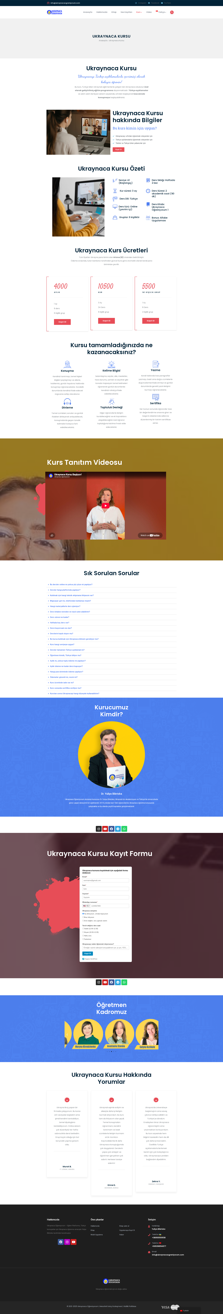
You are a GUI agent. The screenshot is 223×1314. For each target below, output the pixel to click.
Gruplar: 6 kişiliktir (129, 217)
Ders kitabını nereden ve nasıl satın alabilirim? (70, 612)
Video (149, 12)
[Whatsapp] (124, 829)
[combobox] (86, 906)
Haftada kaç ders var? (59, 623)
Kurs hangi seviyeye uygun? (62, 644)
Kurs (138, 12)
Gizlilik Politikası (129, 1306)
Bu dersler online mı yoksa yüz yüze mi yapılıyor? (71, 584)
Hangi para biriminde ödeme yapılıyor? (66, 672)
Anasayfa (87, 12)
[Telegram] (118, 829)
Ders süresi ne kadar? (59, 617)
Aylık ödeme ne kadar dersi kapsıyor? (66, 666)
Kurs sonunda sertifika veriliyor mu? (65, 688)
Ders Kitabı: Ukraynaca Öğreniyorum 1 (160, 207)
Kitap (114, 12)
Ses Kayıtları (126, 12)
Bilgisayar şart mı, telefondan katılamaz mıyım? (70, 601)
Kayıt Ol (62, 322)
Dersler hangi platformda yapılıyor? (65, 590)
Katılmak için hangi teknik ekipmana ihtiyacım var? (72, 595)
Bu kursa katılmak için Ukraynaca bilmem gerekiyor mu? (74, 639)
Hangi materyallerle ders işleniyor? (65, 606)
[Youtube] (105, 829)
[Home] (55, 12)
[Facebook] (111, 829)
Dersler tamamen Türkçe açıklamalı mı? (67, 650)
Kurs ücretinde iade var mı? (62, 683)
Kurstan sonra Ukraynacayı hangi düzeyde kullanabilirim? (74, 693)
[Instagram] (99, 829)
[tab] (111, 584)
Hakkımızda (101, 12)
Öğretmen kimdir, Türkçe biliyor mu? (65, 655)
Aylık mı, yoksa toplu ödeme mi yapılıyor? (68, 661)
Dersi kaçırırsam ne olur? (61, 628)
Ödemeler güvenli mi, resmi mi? (64, 677)
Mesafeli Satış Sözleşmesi (111, 1306)
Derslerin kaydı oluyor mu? (61, 633)
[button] (118, 149)
